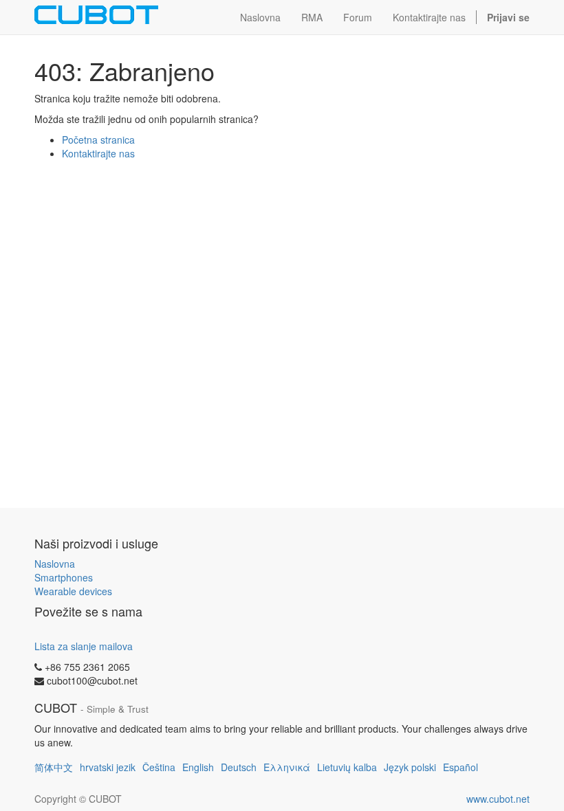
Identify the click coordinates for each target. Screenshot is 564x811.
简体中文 (53, 767)
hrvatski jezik (107, 767)
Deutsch (239, 767)
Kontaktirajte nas (98, 153)
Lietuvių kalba (347, 767)
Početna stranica (98, 139)
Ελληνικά (286, 767)
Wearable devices (73, 591)
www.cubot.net (498, 799)
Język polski (410, 767)
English (198, 767)
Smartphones (63, 577)
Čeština (158, 767)
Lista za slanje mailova (83, 646)
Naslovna (54, 563)
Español (460, 767)
